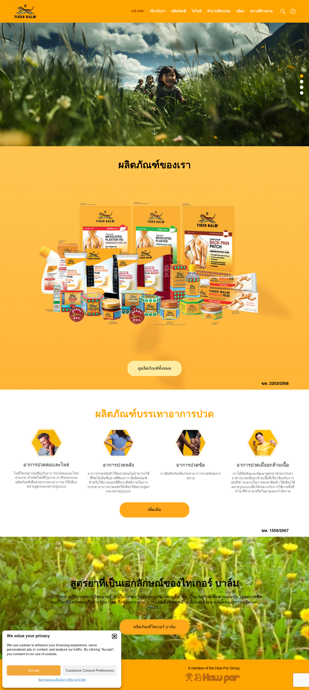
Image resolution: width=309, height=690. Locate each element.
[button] (114, 636)
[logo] (26, 11)
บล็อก (240, 11)
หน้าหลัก (137, 11)
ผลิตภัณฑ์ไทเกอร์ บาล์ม (154, 627)
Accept (34, 670)
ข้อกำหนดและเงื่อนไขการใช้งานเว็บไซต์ (62, 680)
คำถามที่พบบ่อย (219, 11)
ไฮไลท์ (197, 11)
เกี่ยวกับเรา (158, 11)
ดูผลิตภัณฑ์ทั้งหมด (154, 369)
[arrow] (154, 132)
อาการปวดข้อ (190, 465)
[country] (292, 11)
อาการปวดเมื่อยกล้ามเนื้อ (263, 465)
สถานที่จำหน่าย (261, 11)
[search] (282, 11)
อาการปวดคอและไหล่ (46, 465)
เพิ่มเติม (154, 510)
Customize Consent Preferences (90, 670)
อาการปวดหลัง (118, 465)
